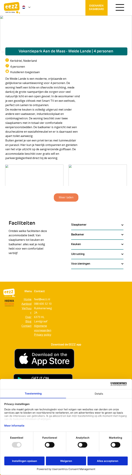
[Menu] (120, 7)
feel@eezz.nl (42, 299)
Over (28, 317)
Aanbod (26, 304)
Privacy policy (42, 335)
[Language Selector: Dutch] (25, 7)
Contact (26, 326)
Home (27, 299)
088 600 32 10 (43, 304)
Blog (28, 321)
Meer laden (66, 197)
